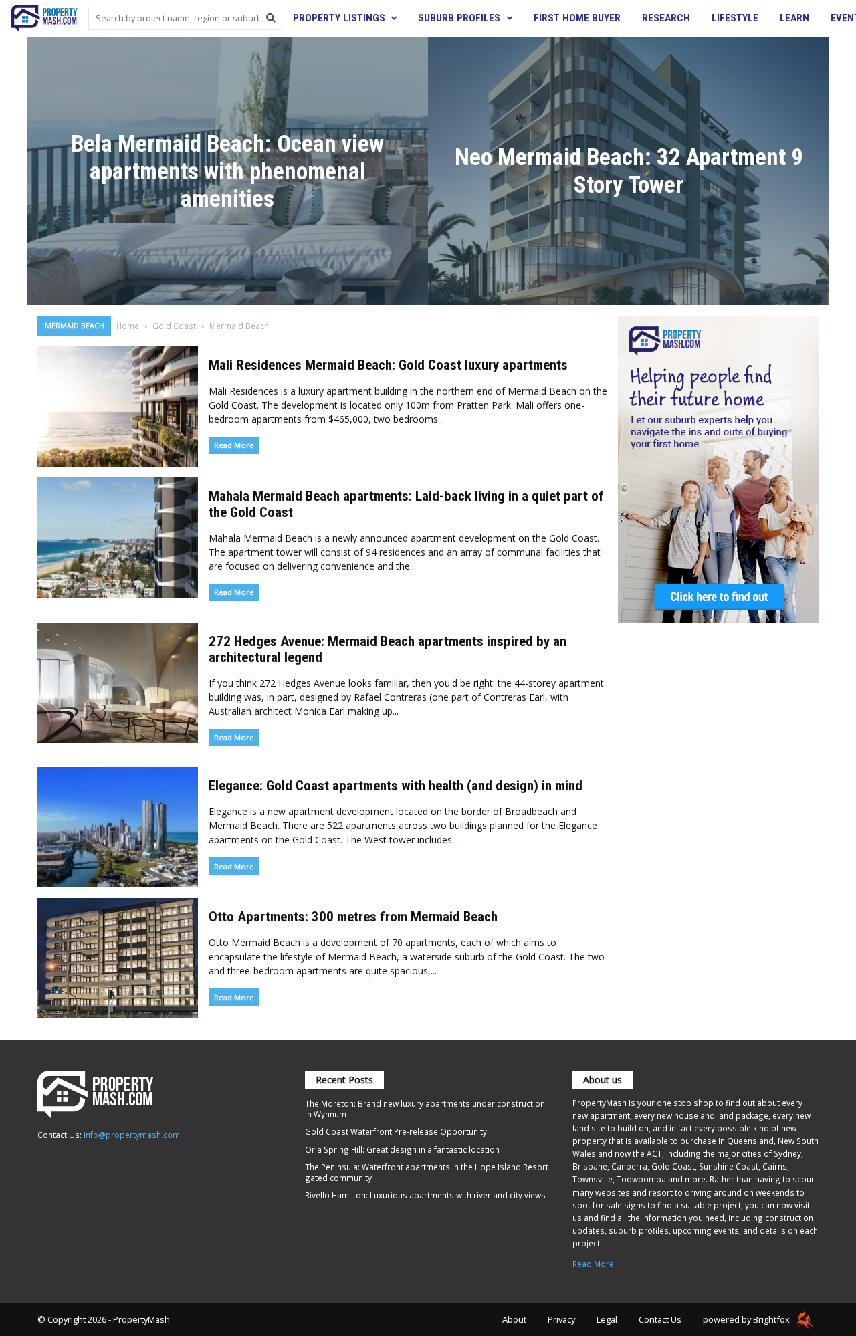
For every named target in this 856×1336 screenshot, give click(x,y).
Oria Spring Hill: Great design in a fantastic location (402, 1149)
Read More (234, 445)
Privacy (561, 1319)
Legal (607, 1319)
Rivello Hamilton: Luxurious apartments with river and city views (425, 1195)
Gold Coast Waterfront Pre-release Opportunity (396, 1131)
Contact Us (660, 1319)
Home (127, 325)
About (514, 1319)
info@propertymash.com (132, 1134)
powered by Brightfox (747, 1319)
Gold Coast (174, 325)
